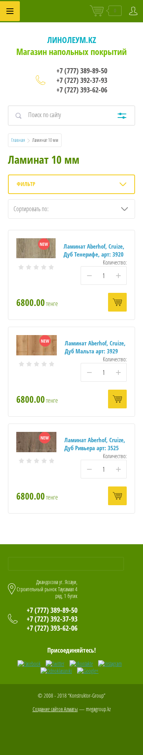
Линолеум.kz (71, 39)
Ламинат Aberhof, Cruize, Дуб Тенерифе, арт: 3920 (94, 250)
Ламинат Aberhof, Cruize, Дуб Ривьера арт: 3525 (94, 444)
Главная (18, 139)
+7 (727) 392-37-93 (81, 80)
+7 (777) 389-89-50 (81, 70)
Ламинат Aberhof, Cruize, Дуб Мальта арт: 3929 (95, 347)
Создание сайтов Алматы (55, 709)
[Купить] (117, 302)
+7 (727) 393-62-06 (81, 89)
